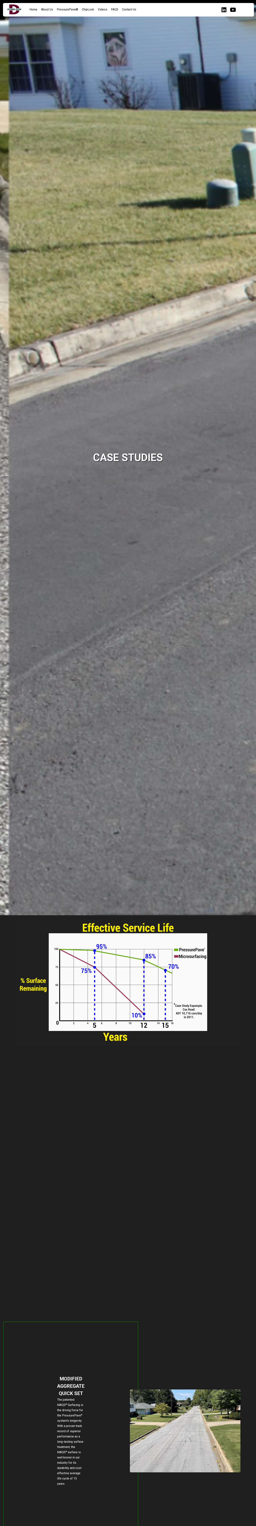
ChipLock (88, 9)
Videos (102, 9)
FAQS (114, 9)
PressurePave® (67, 9)
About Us (47, 9)
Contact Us (129, 9)
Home (33, 9)
